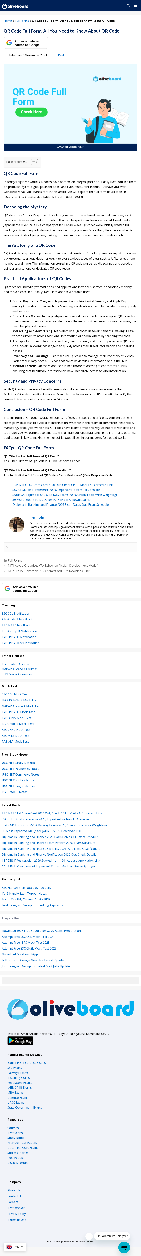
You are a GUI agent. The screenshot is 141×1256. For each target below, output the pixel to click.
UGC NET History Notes (18, 780)
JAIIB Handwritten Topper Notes (24, 893)
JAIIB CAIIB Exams (19, 1088)
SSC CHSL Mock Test (16, 730)
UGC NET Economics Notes (20, 769)
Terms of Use (16, 1220)
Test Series (15, 1133)
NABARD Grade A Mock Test (21, 706)
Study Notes (15, 1138)
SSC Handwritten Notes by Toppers (26, 888)
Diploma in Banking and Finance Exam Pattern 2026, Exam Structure (48, 843)
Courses (13, 1128)
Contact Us (14, 1196)
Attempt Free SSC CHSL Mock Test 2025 (29, 948)
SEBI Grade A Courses (17, 674)
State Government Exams (24, 1107)
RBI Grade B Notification (18, 619)
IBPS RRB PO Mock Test (18, 712)
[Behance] (7, 547)
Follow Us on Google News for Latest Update (33, 960)
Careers (12, 1202)
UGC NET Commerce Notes (20, 774)
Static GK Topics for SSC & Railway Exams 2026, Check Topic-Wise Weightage (65, 495)
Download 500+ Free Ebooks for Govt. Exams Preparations (42, 931)
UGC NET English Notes (18, 786)
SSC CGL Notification (16, 614)
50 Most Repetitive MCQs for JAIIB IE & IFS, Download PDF (52, 500)
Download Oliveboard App (20, 954)
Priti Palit (58, 55)
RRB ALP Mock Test (15, 742)
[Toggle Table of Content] (32, 162)
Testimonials (16, 1208)
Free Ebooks (15, 1158)
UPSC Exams (15, 1103)
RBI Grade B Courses (16, 664)
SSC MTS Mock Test (15, 736)
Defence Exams (17, 1098)
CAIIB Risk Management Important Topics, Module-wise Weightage (48, 866)
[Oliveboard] (15, 5)
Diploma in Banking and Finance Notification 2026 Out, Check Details (49, 854)
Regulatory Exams (19, 1083)
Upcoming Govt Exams (22, 1148)
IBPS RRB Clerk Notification (20, 643)
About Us (13, 1190)
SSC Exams (14, 1068)
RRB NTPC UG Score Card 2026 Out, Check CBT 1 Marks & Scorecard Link (62, 485)
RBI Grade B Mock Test (18, 724)
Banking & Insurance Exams (26, 1063)
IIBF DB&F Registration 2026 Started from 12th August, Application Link (51, 861)
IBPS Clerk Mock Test (16, 718)
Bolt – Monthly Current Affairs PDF (26, 899)
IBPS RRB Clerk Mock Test (20, 700)
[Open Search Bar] (128, 5)
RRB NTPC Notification (17, 625)
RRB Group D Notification (19, 631)
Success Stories (17, 1153)
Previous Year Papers (22, 1143)
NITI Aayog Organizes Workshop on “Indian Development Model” (53, 566)
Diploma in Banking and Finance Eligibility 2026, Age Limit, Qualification (51, 849)
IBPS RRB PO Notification (19, 637)
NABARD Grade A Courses (20, 669)
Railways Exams (18, 1073)
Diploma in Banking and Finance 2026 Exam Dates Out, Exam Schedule (60, 505)
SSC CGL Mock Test (15, 694)
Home (8, 21)
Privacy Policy (16, 1214)
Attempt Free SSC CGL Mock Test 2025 (28, 937)
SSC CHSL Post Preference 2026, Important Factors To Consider (56, 490)
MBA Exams (15, 1092)
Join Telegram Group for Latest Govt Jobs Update (36, 966)
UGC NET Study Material (18, 763)
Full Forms (22, 21)
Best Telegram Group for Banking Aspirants (32, 905)
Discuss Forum (17, 1163)
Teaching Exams (18, 1078)
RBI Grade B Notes (15, 792)
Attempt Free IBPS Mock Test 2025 (26, 943)
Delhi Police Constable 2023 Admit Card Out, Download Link (49, 571)
